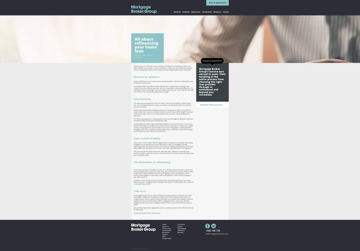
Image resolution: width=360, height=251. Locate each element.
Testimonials (207, 12)
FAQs (164, 236)
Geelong (180, 232)
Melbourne (181, 230)
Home (164, 224)
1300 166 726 (213, 230)
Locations (186, 12)
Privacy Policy (166, 238)
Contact (226, 12)
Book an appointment (217, 3)
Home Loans (195, 12)
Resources (217, 12)
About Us (177, 12)
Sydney (179, 226)
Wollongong (181, 228)
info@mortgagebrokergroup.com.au (217, 234)
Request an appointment (212, 61)
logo (146, 9)
